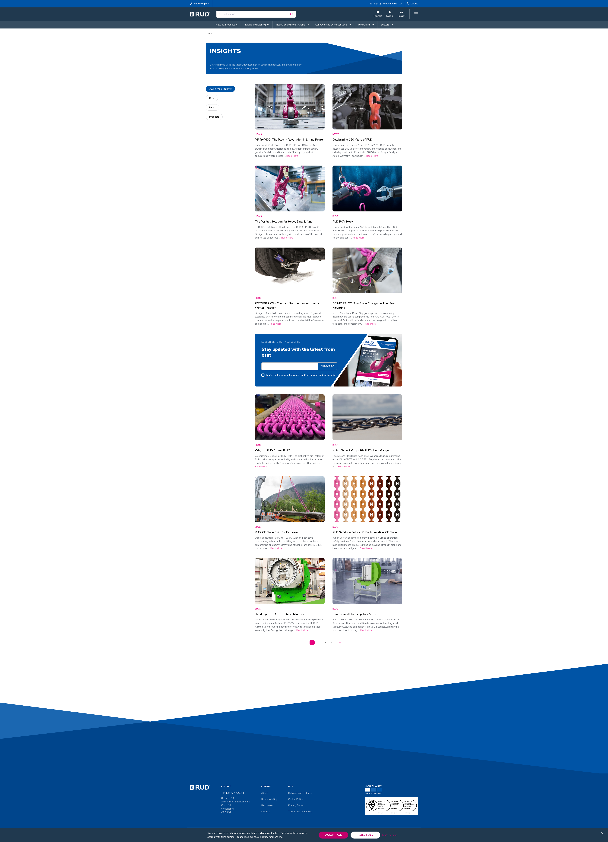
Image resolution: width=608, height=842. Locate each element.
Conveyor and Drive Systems (331, 24)
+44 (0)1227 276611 (232, 793)
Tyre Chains (364, 24)
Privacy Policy (296, 805)
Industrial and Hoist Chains (290, 24)
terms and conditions (299, 375)
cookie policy (329, 375)
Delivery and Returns (300, 793)
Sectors (385, 24)
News (212, 107)
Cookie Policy (295, 799)
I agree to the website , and (301, 377)
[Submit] (292, 14)
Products (214, 117)
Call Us (414, 3)
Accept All (333, 835)
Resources (267, 805)
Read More (292, 155)
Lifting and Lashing (255, 24)
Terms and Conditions (300, 811)
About (264, 793)
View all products (225, 24)
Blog (212, 98)
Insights (265, 811)
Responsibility (269, 799)
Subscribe (327, 366)
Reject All (365, 835)
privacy (314, 375)
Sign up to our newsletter (387, 3)
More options (389, 835)
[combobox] (256, 14)
